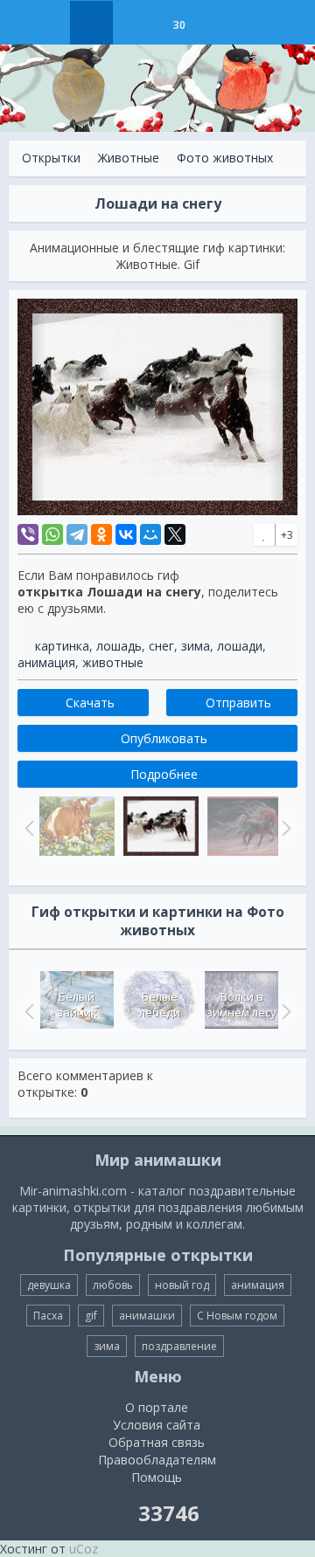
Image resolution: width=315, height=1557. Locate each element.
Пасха (48, 1315)
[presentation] (27, 1011)
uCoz (83, 1548)
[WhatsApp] (52, 534)
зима (195, 645)
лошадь (119, 645)
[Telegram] (77, 534)
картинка (62, 645)
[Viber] (28, 534)
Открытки (51, 157)
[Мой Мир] (150, 534)
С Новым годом (237, 1315)
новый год (182, 1285)
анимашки (147, 1315)
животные (113, 662)
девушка (49, 1285)
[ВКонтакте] (126, 534)
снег (161, 645)
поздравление (179, 1346)
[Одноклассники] (101, 534)
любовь (113, 1285)
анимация (46, 662)
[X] (175, 534)
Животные (128, 157)
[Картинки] (135, 23)
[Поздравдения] (222, 23)
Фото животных (225, 157)
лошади (239, 645)
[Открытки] (91, 23)
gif (91, 1315)
